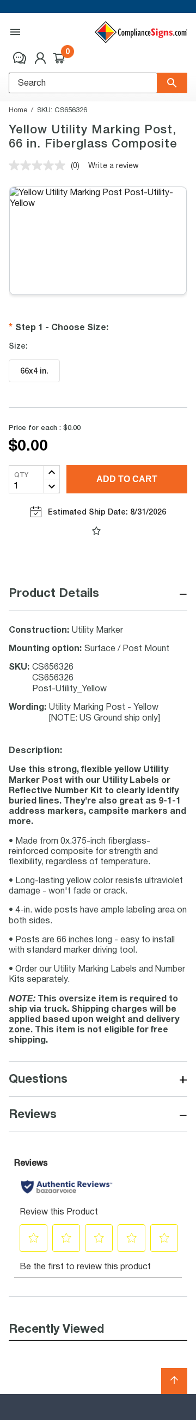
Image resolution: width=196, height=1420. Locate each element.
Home (18, 109)
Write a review (113, 165)
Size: (18, 346)
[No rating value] (40, 165)
